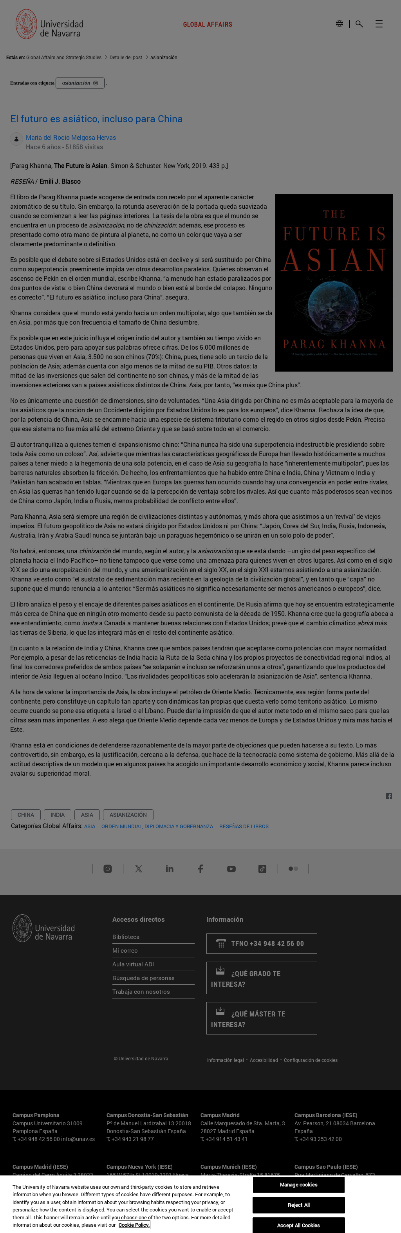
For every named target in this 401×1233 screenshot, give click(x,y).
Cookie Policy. (134, 1224)
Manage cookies (299, 1184)
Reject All (299, 1204)
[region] (200, 1204)
